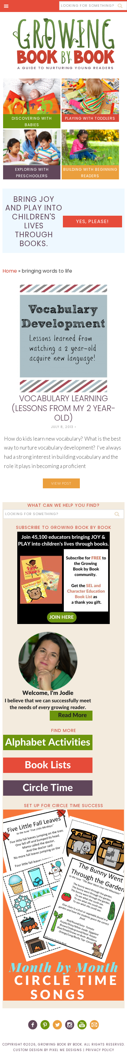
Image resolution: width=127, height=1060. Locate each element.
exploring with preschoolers (32, 172)
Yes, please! (92, 221)
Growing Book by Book (63, 43)
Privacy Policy (100, 1050)
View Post (61, 483)
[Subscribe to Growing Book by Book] (63, 578)
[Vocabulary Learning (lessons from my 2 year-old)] (63, 338)
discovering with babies (32, 121)
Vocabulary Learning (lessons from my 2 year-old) (64, 408)
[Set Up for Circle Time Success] (63, 905)
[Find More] (47, 747)
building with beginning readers (90, 172)
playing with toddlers (90, 118)
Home (9, 270)
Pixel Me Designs (65, 1050)
